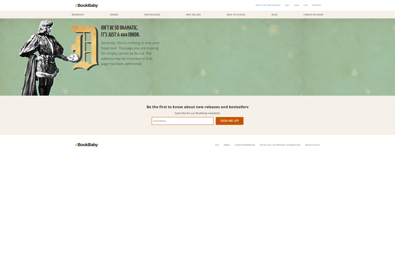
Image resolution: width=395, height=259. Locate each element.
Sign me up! (229, 121)
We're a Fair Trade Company (268, 5)
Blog (274, 14)
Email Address (159, 120)
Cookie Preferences (245, 145)
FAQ (217, 145)
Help (287, 5)
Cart (306, 5)
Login (296, 5)
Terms (227, 145)
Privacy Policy (312, 145)
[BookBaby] (89, 5)
